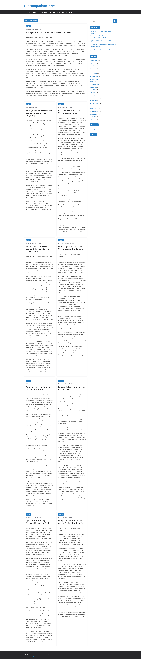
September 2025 (94, 84)
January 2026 (93, 73)
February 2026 (94, 71)
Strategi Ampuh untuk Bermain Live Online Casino (49, 32)
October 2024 (93, 108)
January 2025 (93, 100)
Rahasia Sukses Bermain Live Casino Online (71, 388)
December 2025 (94, 76)
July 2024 (92, 117)
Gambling (28, 26)
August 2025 (93, 87)
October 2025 (93, 82)
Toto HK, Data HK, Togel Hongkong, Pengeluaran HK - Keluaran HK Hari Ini (48, 12)
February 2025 (94, 98)
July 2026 (92, 63)
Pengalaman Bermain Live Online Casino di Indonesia (70, 521)
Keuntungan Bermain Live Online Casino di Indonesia (70, 247)
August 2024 (93, 114)
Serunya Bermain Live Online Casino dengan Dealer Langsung (39, 113)
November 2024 (94, 106)
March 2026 (93, 68)
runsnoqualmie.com (39, 5)
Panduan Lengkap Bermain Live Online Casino (38, 388)
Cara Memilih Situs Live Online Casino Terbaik (69, 111)
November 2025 (94, 79)
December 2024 (94, 103)
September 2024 (94, 111)
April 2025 (92, 92)
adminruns (38, 29)
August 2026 (93, 60)
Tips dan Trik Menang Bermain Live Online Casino (38, 521)
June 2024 (92, 119)
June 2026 (92, 65)
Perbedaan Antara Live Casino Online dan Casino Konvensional (37, 249)
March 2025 (93, 95)
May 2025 (92, 90)
